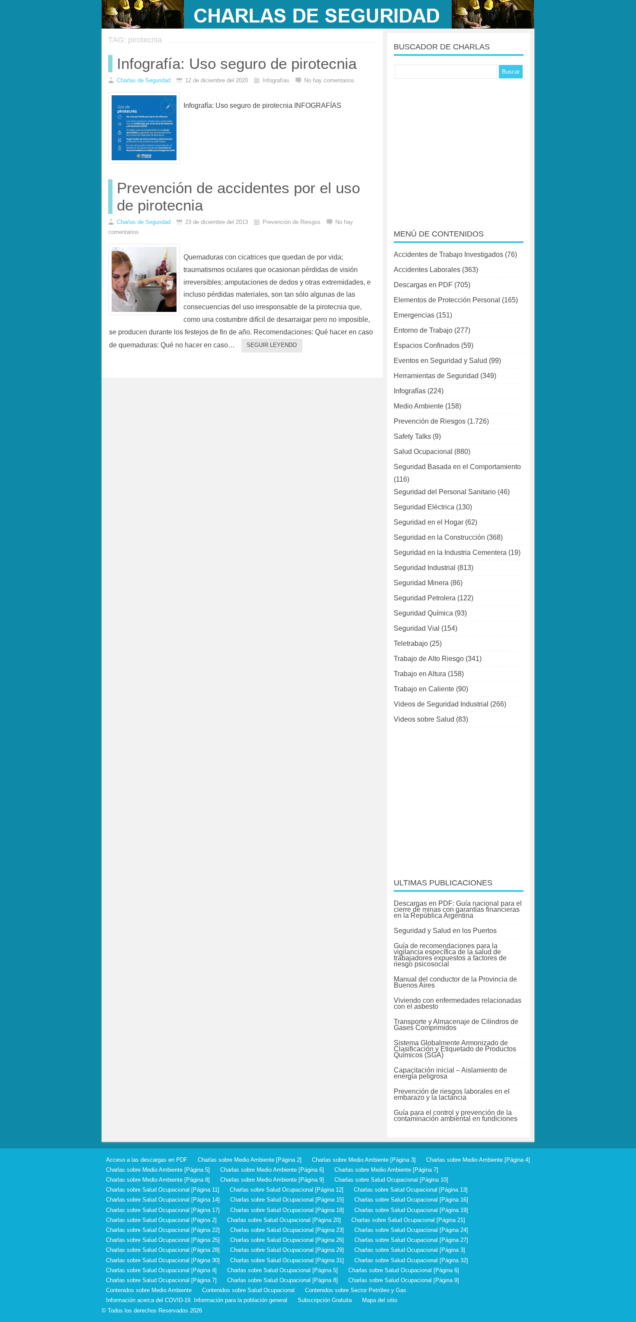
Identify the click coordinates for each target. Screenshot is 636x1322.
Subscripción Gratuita (325, 1300)
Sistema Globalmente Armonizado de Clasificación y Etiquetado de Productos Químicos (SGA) (455, 1049)
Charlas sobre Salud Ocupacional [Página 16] (411, 1199)
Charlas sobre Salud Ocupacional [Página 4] (161, 1270)
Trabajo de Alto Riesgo (429, 658)
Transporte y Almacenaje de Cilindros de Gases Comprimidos (456, 1024)
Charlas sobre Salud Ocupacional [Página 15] (287, 1199)
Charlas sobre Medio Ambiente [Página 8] (158, 1179)
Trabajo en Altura (420, 673)
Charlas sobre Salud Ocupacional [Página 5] (282, 1270)
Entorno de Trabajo (423, 330)
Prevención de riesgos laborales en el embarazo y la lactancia (452, 1094)
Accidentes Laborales (427, 269)
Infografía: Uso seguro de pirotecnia (237, 63)
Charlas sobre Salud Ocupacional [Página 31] (287, 1260)
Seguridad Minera (421, 582)
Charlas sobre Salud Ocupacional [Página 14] (163, 1199)
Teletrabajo (411, 643)
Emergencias (414, 315)
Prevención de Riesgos (430, 421)
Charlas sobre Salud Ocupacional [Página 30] (163, 1260)
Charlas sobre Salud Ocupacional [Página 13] (411, 1189)
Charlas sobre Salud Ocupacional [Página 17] (163, 1210)
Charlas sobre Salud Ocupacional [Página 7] (161, 1280)
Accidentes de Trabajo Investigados (448, 254)
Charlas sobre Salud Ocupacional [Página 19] (411, 1210)
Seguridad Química (423, 613)
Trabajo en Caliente (424, 689)
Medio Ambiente (418, 406)
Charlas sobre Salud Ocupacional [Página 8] (282, 1280)
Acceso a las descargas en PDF (146, 1160)
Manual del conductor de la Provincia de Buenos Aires (455, 982)
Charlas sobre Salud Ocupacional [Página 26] (287, 1240)
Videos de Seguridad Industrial (441, 704)
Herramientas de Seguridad (436, 375)
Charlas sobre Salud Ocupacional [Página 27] (411, 1240)
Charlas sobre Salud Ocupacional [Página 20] (284, 1220)
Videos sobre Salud (424, 719)
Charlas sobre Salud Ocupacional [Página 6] (403, 1270)
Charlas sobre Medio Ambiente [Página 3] (364, 1160)
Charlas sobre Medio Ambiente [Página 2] (250, 1160)
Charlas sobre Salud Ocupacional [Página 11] (162, 1189)
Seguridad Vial (417, 628)
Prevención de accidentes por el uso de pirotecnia (238, 196)
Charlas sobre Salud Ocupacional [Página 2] (161, 1220)
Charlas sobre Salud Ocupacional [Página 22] (163, 1230)
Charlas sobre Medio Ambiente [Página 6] (272, 1169)
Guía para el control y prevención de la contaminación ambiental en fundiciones (455, 1115)
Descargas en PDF (423, 284)
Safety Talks (412, 436)
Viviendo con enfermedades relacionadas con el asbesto (457, 1003)
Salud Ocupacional (423, 451)
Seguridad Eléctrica (424, 507)
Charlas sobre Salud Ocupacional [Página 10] (391, 1179)
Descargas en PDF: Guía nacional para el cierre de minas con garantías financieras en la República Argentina (458, 909)
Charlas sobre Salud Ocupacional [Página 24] (411, 1230)
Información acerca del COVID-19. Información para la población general (196, 1300)
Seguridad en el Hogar (428, 522)
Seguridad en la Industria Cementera (450, 552)
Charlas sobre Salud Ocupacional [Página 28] (163, 1250)
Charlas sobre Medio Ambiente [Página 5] (158, 1169)
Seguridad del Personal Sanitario (445, 492)
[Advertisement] (459, 148)
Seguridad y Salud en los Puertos (445, 930)
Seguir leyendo (272, 345)
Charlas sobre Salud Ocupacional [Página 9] (403, 1280)
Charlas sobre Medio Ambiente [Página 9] (272, 1179)
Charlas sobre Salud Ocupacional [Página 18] (287, 1210)
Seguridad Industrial (425, 567)
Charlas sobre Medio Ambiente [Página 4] (478, 1160)
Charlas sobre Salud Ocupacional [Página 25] (163, 1240)
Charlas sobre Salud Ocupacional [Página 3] (409, 1250)
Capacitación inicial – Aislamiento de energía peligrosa (450, 1073)
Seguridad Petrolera (425, 598)
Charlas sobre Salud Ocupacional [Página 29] (287, 1250)
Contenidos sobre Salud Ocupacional (248, 1290)
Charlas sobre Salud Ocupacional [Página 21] (408, 1220)
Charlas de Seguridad (143, 80)
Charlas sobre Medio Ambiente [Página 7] (386, 1169)
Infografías (410, 391)
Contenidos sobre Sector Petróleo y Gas (355, 1290)
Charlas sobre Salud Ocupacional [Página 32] (411, 1260)
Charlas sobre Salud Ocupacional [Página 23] (287, 1230)
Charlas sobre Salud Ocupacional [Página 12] (287, 1189)
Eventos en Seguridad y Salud (440, 360)
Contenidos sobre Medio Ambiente (149, 1290)
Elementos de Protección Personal (447, 300)
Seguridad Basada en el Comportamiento (457, 466)
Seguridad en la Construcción (439, 537)
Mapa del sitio (379, 1300)
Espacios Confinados (426, 345)
